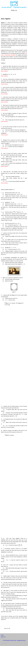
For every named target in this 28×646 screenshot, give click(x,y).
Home (2, 635)
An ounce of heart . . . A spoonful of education (14, 7)
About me (3, 636)
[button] (13, 10)
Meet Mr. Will (7, 628)
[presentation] (1, 66)
